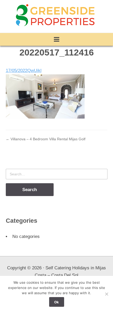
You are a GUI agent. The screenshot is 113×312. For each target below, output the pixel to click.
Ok (56, 302)
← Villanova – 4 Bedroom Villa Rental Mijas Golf (45, 139)
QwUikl (34, 70)
